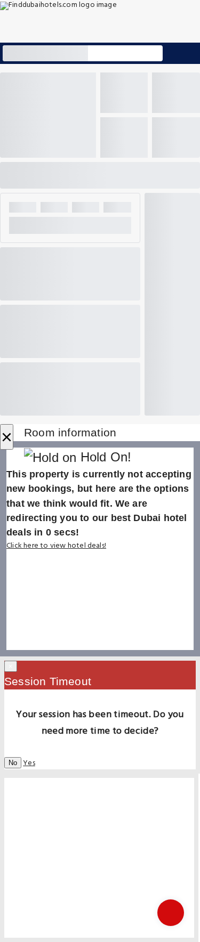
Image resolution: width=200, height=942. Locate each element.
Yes (29, 763)
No (13, 763)
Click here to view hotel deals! (56, 546)
